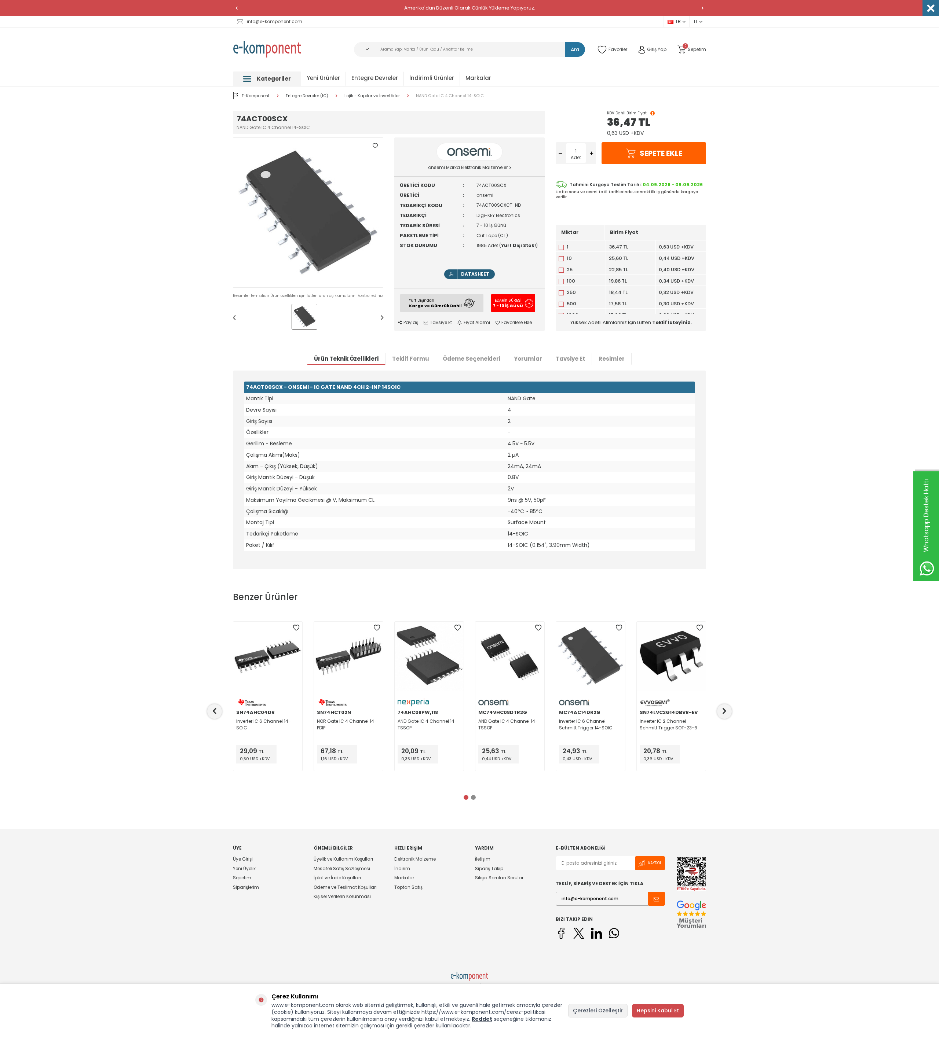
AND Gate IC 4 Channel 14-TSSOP (427, 724)
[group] (308, 212)
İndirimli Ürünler (431, 78)
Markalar (478, 78)
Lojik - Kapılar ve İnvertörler (372, 96)
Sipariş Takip (489, 868)
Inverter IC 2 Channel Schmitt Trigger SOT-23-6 (668, 724)
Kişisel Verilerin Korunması (342, 896)
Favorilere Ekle (516, 322)
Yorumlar (528, 358)
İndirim (402, 868)
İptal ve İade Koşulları (337, 878)
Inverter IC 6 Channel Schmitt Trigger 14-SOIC (586, 724)
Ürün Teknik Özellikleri (346, 358)
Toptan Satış (408, 887)
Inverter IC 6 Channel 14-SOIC (263, 724)
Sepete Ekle (661, 153)
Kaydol (655, 863)
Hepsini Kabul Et (658, 1010)
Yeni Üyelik (244, 868)
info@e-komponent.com (274, 21)
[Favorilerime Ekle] (296, 628)
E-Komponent (256, 96)
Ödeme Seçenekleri (471, 358)
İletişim (482, 859)
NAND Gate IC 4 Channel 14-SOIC (450, 96)
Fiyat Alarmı (477, 322)
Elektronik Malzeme (415, 859)
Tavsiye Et (441, 322)
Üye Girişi (243, 859)
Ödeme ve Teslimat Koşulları (345, 887)
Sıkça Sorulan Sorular (499, 878)
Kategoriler (274, 78)
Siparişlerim (246, 887)
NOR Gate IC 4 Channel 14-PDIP (347, 724)
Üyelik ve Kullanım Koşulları (343, 859)
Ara (575, 49)
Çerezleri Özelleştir (598, 1010)
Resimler (612, 358)
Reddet (482, 1019)
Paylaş (410, 322)
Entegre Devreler (374, 78)
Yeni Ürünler (323, 78)
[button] (236, 8)
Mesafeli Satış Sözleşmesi (342, 868)
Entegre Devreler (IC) (307, 96)
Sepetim (242, 878)
